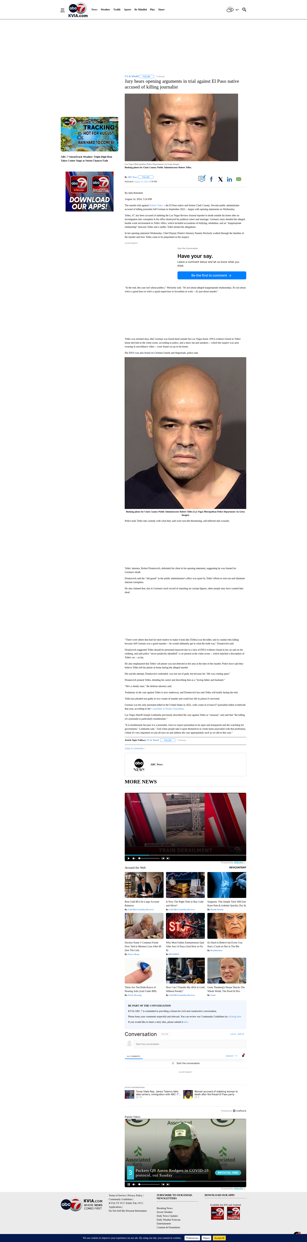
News (94, 9)
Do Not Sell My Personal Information (128, 1210)
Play (152, 9)
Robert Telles (156, 205)
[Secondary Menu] (65, 9)
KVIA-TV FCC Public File (123, 1203)
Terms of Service (117, 1195)
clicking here (234, 1016)
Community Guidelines (120, 1199)
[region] (185, 1072)
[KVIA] (78, 10)
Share (161, 9)
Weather (105, 9)
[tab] (134, 1056)
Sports (127, 9)
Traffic (117, 9)
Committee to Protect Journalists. (167, 708)
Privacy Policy (135, 1195)
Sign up (241, 1034)
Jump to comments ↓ (135, 748)
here (186, 1022)
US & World (153, 740)
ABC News (132, 177)
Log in (233, 1034)
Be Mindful (140, 9)
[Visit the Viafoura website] (239, 1110)
